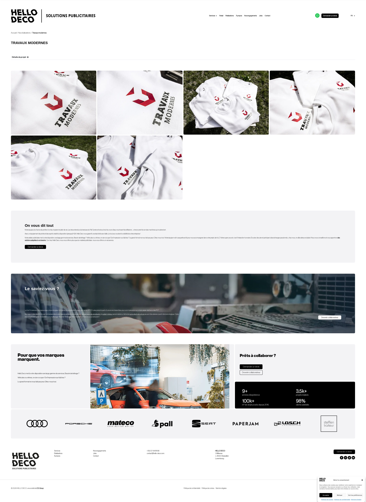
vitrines (97, 238)
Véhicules (90, 238)
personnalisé (112, 314)
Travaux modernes (39, 33)
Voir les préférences (355, 495)
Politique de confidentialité (342, 499)
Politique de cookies (327, 499)
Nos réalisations (24, 33)
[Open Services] (216, 15)
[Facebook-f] (341, 457)
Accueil (14, 33)
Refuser (339, 495)
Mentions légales (356, 499)
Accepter (326, 495)
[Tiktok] (349, 457)
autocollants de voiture (137, 314)
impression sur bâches (121, 238)
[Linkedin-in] (353, 457)
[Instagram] (345, 457)
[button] (362, 480)
